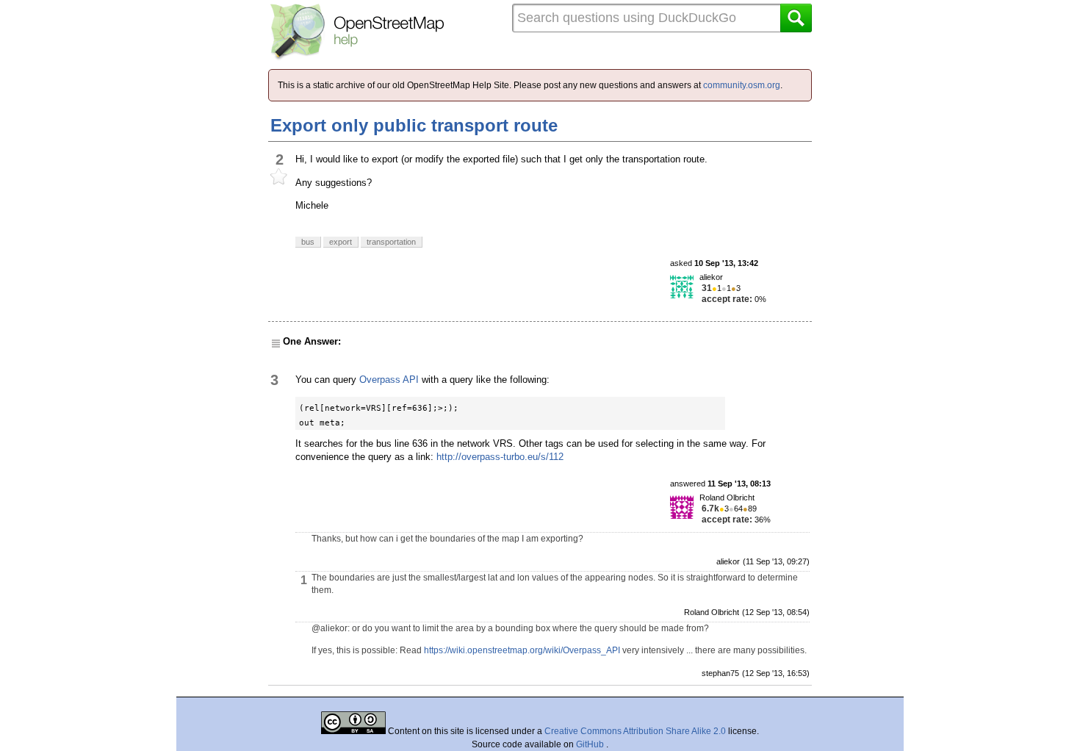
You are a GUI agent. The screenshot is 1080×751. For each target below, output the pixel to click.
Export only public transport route (414, 125)
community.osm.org (741, 85)
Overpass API (389, 379)
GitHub (591, 744)
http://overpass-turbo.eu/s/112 (500, 456)
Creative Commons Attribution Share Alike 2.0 (635, 731)
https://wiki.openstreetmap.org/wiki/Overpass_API (522, 650)
